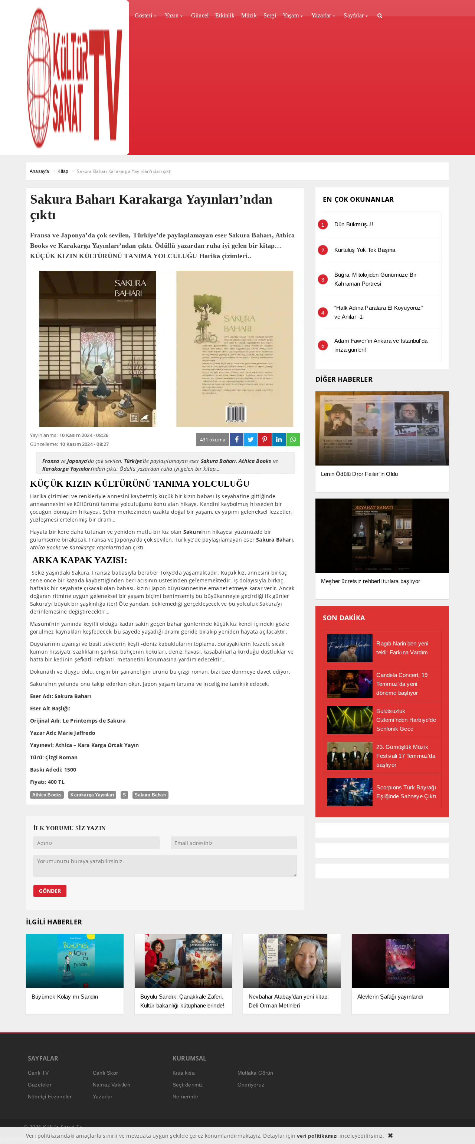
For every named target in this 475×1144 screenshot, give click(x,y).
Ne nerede (185, 1096)
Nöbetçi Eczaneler (50, 1096)
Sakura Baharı (150, 795)
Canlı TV (38, 1073)
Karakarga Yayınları (92, 795)
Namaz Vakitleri (111, 1085)
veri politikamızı (317, 1136)
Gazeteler (40, 1085)
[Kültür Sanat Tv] (75, 77)
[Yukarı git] (460, 1129)
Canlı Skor (105, 1073)
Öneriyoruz (251, 1085)
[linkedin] (279, 439)
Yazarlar (103, 1096)
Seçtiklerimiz (188, 1085)
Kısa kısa (184, 1073)
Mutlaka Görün (255, 1073)
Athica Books (47, 795)
